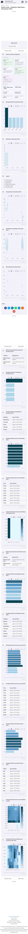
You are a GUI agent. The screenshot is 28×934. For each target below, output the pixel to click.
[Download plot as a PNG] (9, 106)
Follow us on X (14, 917)
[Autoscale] (20, 106)
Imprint (10, 916)
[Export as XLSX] (24, 106)
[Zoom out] (18, 106)
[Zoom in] (16, 106)
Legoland (7, 5)
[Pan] (13, 106)
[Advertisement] (14, 26)
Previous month (7, 50)
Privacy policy (16, 916)
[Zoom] (11, 106)
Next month (21, 50)
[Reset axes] (22, 106)
